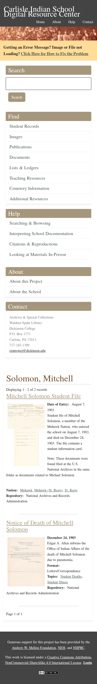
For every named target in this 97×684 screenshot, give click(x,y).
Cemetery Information (29, 188)
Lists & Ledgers (24, 167)
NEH (61, 647)
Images (15, 136)
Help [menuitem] (71, 22)
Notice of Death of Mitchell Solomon (39, 526)
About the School (25, 291)
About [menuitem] (56, 22)
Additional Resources (28, 198)
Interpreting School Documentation (41, 233)
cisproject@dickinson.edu (27, 350)
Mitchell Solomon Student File (43, 396)
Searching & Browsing (29, 223)
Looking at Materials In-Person (37, 254)
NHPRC (78, 647)
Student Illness (57, 582)
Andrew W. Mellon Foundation (34, 647)
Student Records (24, 126)
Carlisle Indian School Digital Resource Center (42, 9)
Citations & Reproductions (33, 244)
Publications (20, 147)
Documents (19, 157)
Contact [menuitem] (88, 22)
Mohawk (26, 490)
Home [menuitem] (40, 22)
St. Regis (71, 490)
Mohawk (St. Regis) (48, 490)
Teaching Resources (27, 178)
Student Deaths (71, 576)
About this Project (25, 281)
